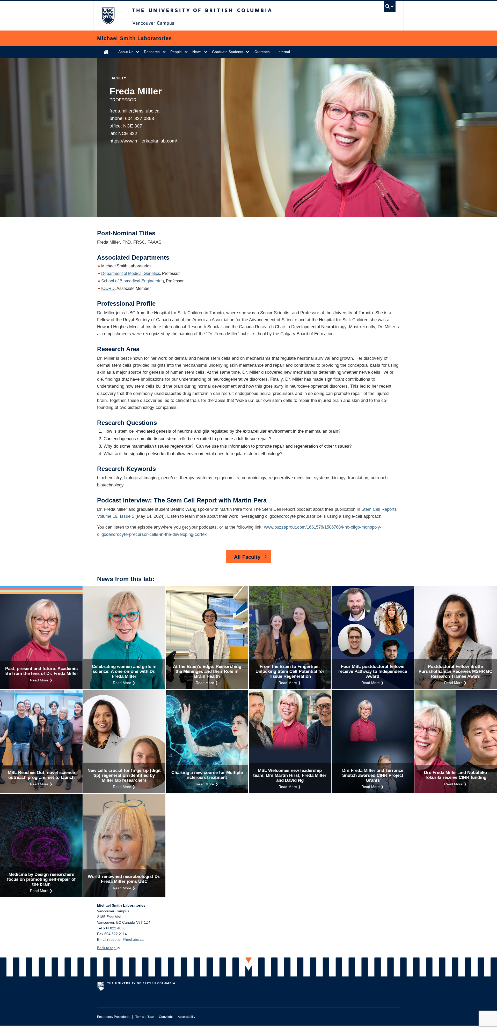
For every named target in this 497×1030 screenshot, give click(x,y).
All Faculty (247, 557)
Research (152, 52)
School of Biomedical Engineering (132, 281)
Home (106, 52)
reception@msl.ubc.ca (125, 939)
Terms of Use (144, 1017)
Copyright (166, 1017)
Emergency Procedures (113, 1017)
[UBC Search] (390, 6)
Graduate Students (227, 52)
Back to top (106, 948)
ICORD (108, 288)
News (196, 52)
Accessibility (186, 1017)
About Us (125, 52)
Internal (283, 52)
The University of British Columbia (108, 16)
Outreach (262, 52)
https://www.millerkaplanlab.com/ (143, 141)
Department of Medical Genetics (130, 273)
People (176, 52)
